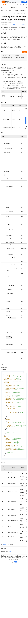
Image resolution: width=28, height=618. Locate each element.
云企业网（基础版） (18, 11)
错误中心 (5, 544)
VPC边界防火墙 (10, 11)
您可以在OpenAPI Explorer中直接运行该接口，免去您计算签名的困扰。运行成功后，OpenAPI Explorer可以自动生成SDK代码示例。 (13, 57)
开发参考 (16, 10)
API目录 (24, 10)
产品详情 (13, 24)
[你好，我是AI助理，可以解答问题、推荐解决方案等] (20, 4)
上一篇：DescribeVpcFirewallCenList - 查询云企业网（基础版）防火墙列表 (8, 556)
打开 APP (24, 1)
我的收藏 (23, 24)
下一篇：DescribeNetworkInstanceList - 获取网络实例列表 (21, 556)
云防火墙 (5, 10)
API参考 (20, 10)
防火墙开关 (4, 11)
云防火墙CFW (10, 10)
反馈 (16, 562)
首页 (2, 10)
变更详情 (9, 551)
